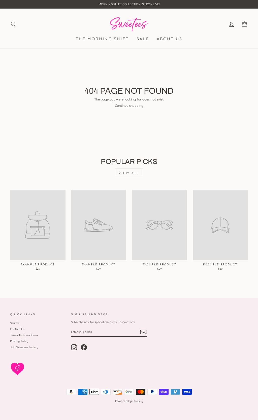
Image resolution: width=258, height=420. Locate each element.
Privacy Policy (19, 341)
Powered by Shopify (129, 401)
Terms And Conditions (24, 335)
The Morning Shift (102, 38)
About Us (170, 38)
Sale (143, 38)
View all (129, 173)
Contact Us (17, 329)
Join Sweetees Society (24, 347)
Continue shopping (129, 106)
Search (14, 323)
